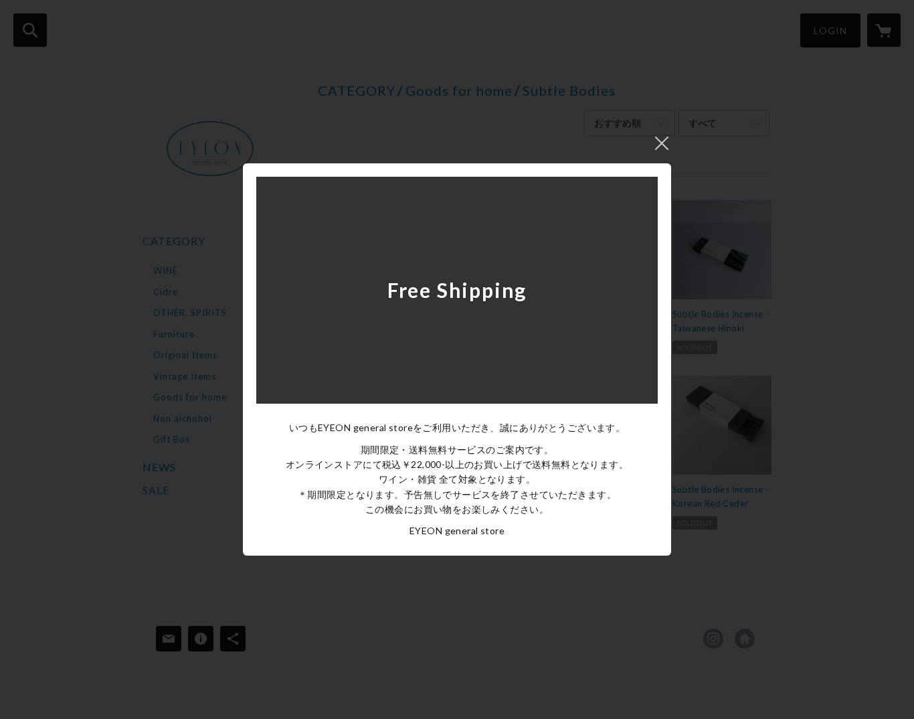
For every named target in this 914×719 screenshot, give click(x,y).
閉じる (661, 143)
